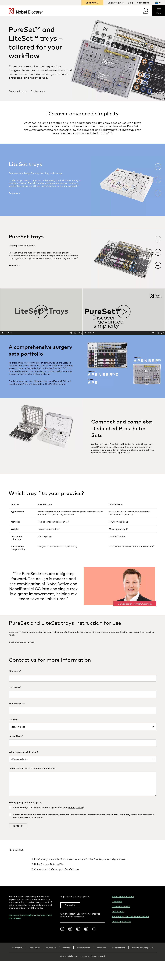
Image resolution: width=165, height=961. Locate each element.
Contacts (117, 901)
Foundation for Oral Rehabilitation (130, 916)
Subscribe (70, 905)
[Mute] (70, 333)
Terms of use (51, 948)
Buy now (13, 193)
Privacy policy (17, 948)
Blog (130, 2)
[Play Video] (2, 333)
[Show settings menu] (75, 333)
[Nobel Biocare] (21, 11)
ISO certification (83, 948)
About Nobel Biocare (123, 896)
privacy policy (75, 807)
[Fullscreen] (80, 333)
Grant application (121, 921)
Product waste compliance (142, 948)
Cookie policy (34, 948)
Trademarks (101, 948)
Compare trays (16, 91)
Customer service (121, 906)
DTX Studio (118, 911)
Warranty (66, 948)
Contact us (143, 2)
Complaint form (118, 948)
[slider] (39, 333)
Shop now (91, 2)
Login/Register (116, 2)
